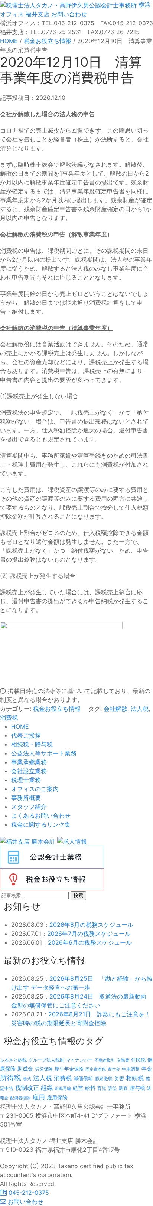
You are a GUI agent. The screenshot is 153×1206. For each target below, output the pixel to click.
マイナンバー (79, 1060)
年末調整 (131, 1069)
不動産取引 (105, 1060)
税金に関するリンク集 (41, 824)
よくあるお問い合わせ (41, 815)
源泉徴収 (104, 1078)
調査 (123, 1088)
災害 (119, 1078)
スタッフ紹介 (29, 806)
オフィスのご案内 (35, 788)
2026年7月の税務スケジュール (89, 933)
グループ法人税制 (46, 1060)
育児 (101, 1088)
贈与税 (137, 1088)
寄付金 (114, 1069)
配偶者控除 (20, 1098)
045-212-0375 (28, 1192)
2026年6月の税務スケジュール (90, 942)
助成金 (25, 1069)
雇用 (38, 1097)
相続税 (135, 1078)
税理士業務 (26, 780)
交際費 (123, 1060)
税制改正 (27, 1087)
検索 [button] (78, 895)
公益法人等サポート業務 (43, 753)
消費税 (9, 717)
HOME (20, 726)
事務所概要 (26, 797)
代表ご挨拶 (26, 735)
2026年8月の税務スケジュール (91, 924)
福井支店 (36, 14)
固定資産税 (95, 1069)
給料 (90, 1088)
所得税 (10, 1077)
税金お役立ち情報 (57, 708)
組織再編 (63, 1088)
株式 (27, 1078)
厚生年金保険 (69, 1069)
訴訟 (112, 1088)
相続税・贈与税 (32, 744)
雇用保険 (57, 1097)
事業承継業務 (29, 762)
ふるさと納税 (13, 1060)
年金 (146, 1068)
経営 (78, 1088)
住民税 (138, 1060)
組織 (47, 1087)
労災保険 (44, 1069)
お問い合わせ (68, 14)
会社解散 (115, 708)
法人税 (140, 708)
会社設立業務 (29, 771)
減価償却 (83, 1078)
